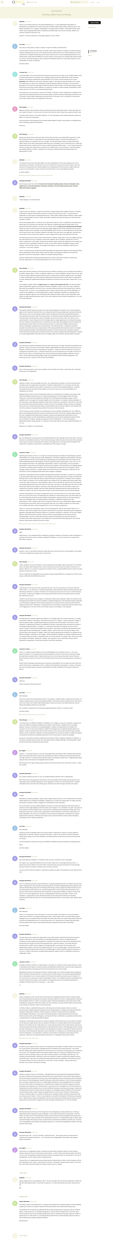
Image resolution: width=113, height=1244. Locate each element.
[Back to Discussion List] (2, 2)
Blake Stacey (43, 284)
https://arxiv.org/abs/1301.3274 (60, 284)
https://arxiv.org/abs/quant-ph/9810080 (70, 226)
